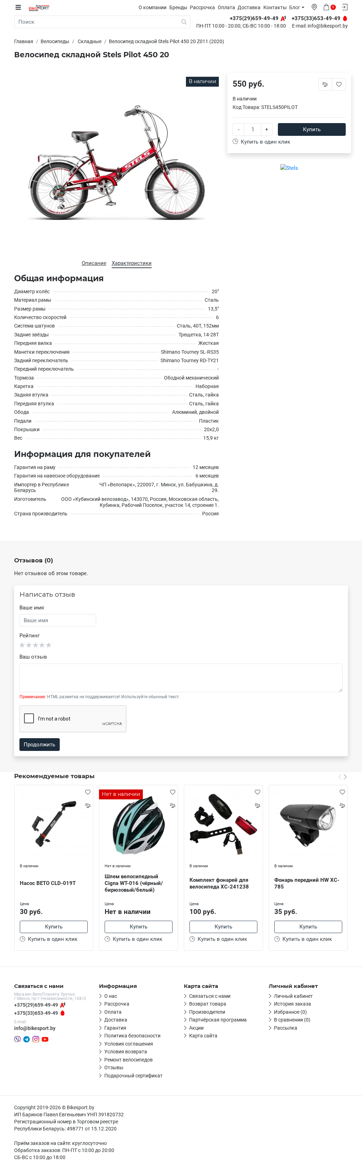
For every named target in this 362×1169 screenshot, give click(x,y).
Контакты (275, 7)
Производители (207, 1012)
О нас (110, 996)
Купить (312, 129)
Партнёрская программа (218, 1020)
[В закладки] (87, 792)
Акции (196, 1028)
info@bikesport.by (328, 26)
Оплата (226, 7)
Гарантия (115, 1028)
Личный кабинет (293, 996)
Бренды (178, 7)
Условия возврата (125, 1051)
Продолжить (39, 744)
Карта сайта (203, 1035)
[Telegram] (26, 1039)
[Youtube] (45, 1039)
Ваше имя (31, 607)
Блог (294, 7)
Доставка (249, 7)
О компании (153, 7)
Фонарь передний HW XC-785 (306, 883)
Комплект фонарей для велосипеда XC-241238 (219, 883)
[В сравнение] (87, 805)
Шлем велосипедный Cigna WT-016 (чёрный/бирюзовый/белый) (134, 883)
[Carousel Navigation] (342, 776)
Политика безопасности (132, 1035)
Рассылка (285, 1028)
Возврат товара (207, 1004)
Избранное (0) (290, 1012)
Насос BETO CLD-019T (48, 883)
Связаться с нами (209, 996)
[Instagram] (36, 1039)
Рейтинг (29, 635)
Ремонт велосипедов (128, 1060)
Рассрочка (202, 7)
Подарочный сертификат (133, 1075)
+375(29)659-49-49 (36, 1005)
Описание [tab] (94, 263)
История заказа (292, 1004)
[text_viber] (17, 1039)
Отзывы (113, 1067)
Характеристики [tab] (132, 263)
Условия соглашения (128, 1044)
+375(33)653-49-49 (36, 1013)
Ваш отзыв (33, 657)
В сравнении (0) (292, 1020)
